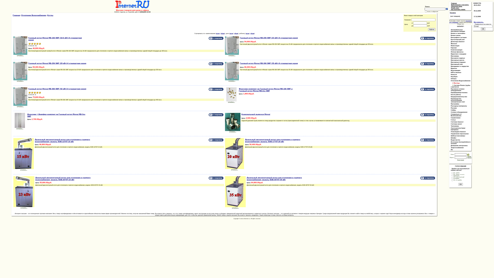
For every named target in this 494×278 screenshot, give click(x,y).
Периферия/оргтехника (459, 92)
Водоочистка (455, 140)
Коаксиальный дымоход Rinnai (255, 114)
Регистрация (460, 160)
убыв (222, 33)
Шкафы (453, 138)
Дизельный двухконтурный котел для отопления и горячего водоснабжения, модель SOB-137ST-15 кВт (62, 140)
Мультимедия (455, 70)
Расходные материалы (459, 106)
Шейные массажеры (458, 136)
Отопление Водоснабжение (33, 15)
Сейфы (453, 110)
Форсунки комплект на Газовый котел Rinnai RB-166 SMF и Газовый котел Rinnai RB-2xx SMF (266, 90)
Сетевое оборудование (459, 112)
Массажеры (455, 56)
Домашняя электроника (459, 145)
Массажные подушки (458, 62)
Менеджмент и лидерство (460, 66)
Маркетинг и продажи (458, 54)
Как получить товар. (458, 9)
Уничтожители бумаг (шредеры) (458, 128)
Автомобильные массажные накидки (458, 30)
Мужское (454, 68)
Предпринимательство (459, 96)
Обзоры (453, 78)
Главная (16, 15)
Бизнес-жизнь (456, 35)
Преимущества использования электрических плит (458, 100)
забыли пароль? (469, 157)
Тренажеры (455, 126)
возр (218, 33)
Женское (454, 43)
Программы (455, 104)
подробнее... (20, 55)
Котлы (50, 15)
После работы (456, 94)
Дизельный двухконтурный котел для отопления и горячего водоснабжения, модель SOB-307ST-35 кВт (274, 179)
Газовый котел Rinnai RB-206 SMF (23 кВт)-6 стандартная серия (269, 38)
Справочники (455, 118)
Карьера (454, 48)
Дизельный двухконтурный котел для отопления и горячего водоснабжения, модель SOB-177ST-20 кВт (272, 140)
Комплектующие (456, 50)
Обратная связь (456, 6)
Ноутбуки (454, 76)
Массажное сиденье (458, 58)
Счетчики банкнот (457, 122)
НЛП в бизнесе (456, 72)
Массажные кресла (457, 60)
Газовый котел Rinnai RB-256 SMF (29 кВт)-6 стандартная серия (57, 63)
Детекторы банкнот (458, 41)
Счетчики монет (456, 124)
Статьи (453, 120)
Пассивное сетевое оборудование (457, 89)
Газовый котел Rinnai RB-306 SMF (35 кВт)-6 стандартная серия (269, 63)
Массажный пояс (457, 64)
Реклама (454, 108)
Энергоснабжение (457, 147)
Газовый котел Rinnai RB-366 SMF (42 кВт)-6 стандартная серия (57, 89)
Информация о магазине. (460, 5)
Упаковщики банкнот (458, 131)
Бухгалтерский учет (458, 39)
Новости (454, 74)
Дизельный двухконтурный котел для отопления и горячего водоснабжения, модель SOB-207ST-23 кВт (63, 179)
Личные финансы (457, 52)
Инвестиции (455, 45)
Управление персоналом (460, 133)
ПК (452, 149)
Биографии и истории (459, 37)
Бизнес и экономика (458, 33)
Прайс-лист (455, 8)
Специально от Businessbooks (456, 114)
